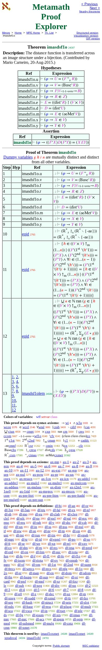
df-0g (19, 615)
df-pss (63, 527)
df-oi (74, 577)
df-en (50, 573)
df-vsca (27, 611)
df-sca (8, 611)
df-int (20, 535)
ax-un (70, 474)
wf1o (37, 436)
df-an (71, 506)
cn (65, 446)
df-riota (37, 560)
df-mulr (86, 607)
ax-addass (11, 487)
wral (41, 427)
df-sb (8, 514)
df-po (72, 539)
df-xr (56, 581)
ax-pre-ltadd (76, 495)
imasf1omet (77, 634)
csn (87, 427)
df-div (55, 586)
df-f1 (46, 556)
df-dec (49, 594)
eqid (25, 234)
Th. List (49, 32)
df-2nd (68, 565)
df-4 (22, 590)
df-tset (60, 611)
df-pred (87, 548)
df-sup (43, 577)
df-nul (79, 527)
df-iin (51, 535)
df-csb (82, 523)
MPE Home (33, 32)
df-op (76, 531)
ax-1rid (25, 491)
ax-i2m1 (76, 487)
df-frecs (9, 569)
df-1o (79, 569)
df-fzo (84, 598)
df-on (24, 552)
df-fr (7, 544)
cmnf (12, 446)
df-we (36, 544)
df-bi (58, 506)
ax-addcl (84, 479)
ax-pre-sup (35, 500)
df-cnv (82, 544)
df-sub (19, 586)
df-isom (19, 560)
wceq (7, 427)
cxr (31, 446)
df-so (86, 539)
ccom (7, 436)
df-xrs (57, 615)
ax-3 (86, 462)
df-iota (73, 552)
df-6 (51, 590)
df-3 (7, 590)
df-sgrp (78, 619)
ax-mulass (34, 487)
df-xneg (9, 598)
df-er (18, 573)
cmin (49, 446)
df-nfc (20, 518)
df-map (34, 573)
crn (65, 431)
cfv (52, 436)
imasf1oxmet (50, 634)
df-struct (47, 602)
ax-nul (20, 474)
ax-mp (54, 462)
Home (18, 32)
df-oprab (72, 560)
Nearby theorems (89, 11)
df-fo (60, 556)
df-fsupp (26, 577)
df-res (54, 548)
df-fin (8, 577)
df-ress (46, 607)
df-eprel (54, 539)
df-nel (51, 518)
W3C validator (90, 645)
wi (67, 423)
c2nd (31, 440)
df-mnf (39, 581)
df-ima (69, 548)
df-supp (86, 565)
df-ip (44, 611)
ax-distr (55, 487)
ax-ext (56, 470)
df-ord (8, 552)
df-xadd (29, 598)
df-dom (66, 573)
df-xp (51, 544)
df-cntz (68, 623)
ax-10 (8, 470)
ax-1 (66, 462)
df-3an (25, 510)
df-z (33, 594)
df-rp (82, 594)
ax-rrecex (68, 491)
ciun (11, 431)
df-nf (86, 510)
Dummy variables (18, 157)
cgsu (72, 450)
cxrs (12, 455)
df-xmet (24, 628)
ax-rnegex (46, 491)
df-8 (80, 590)
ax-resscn (25, 479)
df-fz (67, 598)
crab (57, 427)
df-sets (66, 602)
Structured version (87, 32)
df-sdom (85, 573)
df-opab (82, 535)
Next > (95, 8)
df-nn (72, 586)
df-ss (48, 527)
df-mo (23, 514)
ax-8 (75, 466)
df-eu (38, 514)
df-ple (78, 611)
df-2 (88, 586)
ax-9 (89, 466)
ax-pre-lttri (26, 495)
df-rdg (63, 569)
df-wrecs (28, 569)
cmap (51, 440)
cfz (81, 446)
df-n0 (18, 594)
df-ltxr (73, 581)
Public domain (61, 645)
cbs (13, 450)
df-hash (27, 602)
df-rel (67, 544)
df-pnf (21, 581)
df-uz (66, 594)
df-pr (47, 531)
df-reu (21, 523)
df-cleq (72, 514)
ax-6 (47, 466)
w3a (79, 423)
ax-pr (54, 474)
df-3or (8, 510)
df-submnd (26, 623)
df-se (21, 544)
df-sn (32, 531)
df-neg (37, 586)
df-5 (36, 590)
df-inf (60, 577)
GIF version (93, 38)
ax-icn (64, 479)
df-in (33, 527)
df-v (51, 523)
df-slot (84, 602)
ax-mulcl (33, 483)
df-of (21, 565)
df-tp (61, 531)
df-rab (37, 523)
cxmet (58, 455)
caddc (85, 440)
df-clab (55, 514)
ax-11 (24, 470)
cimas (33, 455)
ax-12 (40, 470)
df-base (28, 607)
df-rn (38, 548)
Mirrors (6, 32)
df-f (32, 556)
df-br (66, 535)
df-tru (41, 510)
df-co (8, 548)
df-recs (46, 569)
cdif (73, 427)
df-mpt (9, 539)
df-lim (40, 552)
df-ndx (9, 607)
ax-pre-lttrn (51, 495)
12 (14, 410)
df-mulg (48, 623)
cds (52, 450)
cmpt (30, 431)
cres (81, 431)
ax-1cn (46, 479)
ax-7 (61, 466)
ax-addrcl (11, 483)
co (88, 436)
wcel (25, 427)
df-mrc (22, 619)
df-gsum (38, 615)
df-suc (56, 552)
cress (32, 450)
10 (14, 400)
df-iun (35, 535)
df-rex (82, 518)
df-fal (56, 510)
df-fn (19, 556)
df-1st (52, 565)
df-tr (24, 539)
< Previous (89, 4)
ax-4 (19, 466)
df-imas (75, 615)
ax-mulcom (79, 483)
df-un (19, 527)
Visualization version (86, 35)
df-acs (40, 619)
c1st (12, 440)
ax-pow (38, 474)
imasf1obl (34, 638)
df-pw (17, 531)
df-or (85, 506)
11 (14, 405)
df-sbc (66, 523)
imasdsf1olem (33, 393)
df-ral (67, 518)
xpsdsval (10, 638)
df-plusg (66, 607)
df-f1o (76, 556)
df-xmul (49, 598)
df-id (38, 539)
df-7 (66, 590)
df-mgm (58, 619)
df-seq (8, 602)
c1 (66, 440)
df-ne (36, 518)
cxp (47, 431)
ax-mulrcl (55, 483)
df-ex (71, 510)
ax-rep (72, 470)
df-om (36, 565)
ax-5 (33, 466)
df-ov (54, 560)
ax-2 (76, 462)
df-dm (23, 548)
